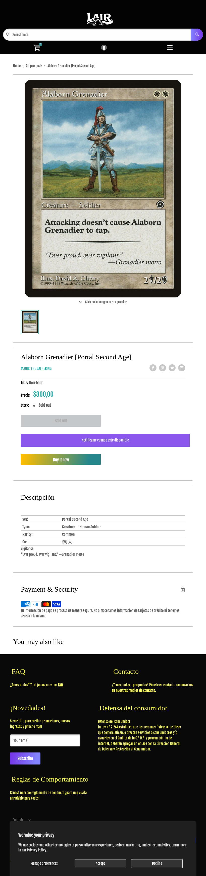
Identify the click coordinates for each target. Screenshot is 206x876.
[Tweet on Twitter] (172, 367)
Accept (100, 863)
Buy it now (61, 459)
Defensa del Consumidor (114, 721)
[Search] (197, 35)
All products (34, 66)
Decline (157, 863)
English (18, 820)
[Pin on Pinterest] (162, 367)
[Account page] (104, 48)
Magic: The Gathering (36, 368)
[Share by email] (181, 367)
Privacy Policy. (37, 850)
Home (17, 66)
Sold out (61, 420)
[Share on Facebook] (153, 367)
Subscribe (25, 758)
